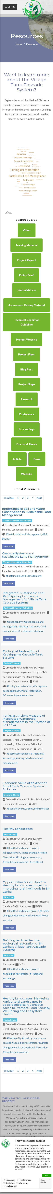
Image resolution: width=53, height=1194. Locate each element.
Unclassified (11, 1186)
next (39, 497)
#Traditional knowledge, (16, 861)
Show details (43, 1181)
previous (9, 497)
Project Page (26, 384)
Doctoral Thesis (26, 444)
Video (26, 230)
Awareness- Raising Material (26, 305)
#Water (6, 538)
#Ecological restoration (31, 631)
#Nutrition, (9, 857)
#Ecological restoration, (20, 686)
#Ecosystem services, (19, 753)
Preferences (25, 1180)
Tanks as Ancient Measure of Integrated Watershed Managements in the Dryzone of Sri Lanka (26, 720)
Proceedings (26, 429)
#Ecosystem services (37, 808)
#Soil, (45, 534)
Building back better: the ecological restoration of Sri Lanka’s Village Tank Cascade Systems (24, 945)
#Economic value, (16, 808)
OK (46, 1175)
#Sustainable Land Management (23, 575)
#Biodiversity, (10, 852)
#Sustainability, (15, 621)
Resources (32, 44)
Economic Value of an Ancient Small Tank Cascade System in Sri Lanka (25, 786)
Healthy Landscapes (18, 829)
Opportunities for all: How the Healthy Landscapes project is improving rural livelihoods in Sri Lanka (26, 887)
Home (18, 44)
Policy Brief (26, 275)
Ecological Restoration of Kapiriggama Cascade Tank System (23, 654)
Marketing (24, 1183)
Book (36, 459)
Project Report (26, 260)
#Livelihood (36, 861)
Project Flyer (26, 354)
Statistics (10, 1183)
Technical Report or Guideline (26, 322)
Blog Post (26, 369)
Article (17, 459)
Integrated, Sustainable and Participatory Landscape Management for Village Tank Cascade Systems (24, 597)
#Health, (42, 852)
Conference (26, 414)
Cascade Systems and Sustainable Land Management (25, 555)
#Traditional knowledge (16, 1052)
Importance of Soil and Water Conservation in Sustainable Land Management (26, 512)
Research (27, 399)
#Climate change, (28, 852)
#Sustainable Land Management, (24, 534)
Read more (8, 546)
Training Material (26, 245)
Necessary (10, 1180)
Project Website (26, 339)
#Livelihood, (34, 915)
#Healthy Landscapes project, (23, 848)
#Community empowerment (18, 695)
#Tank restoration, (31, 690)
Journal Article (26, 290)
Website (26, 474)
